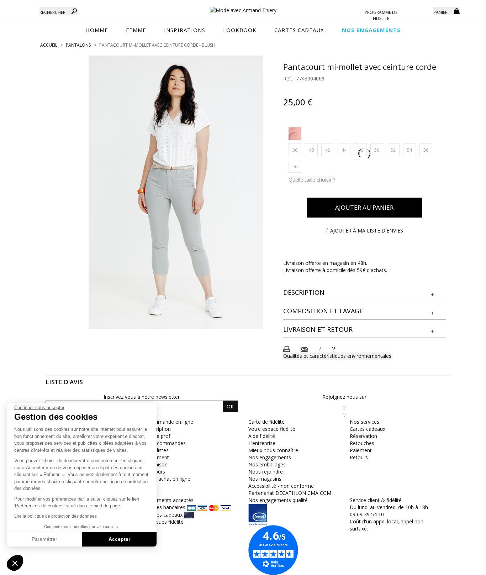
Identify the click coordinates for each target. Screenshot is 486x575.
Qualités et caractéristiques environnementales (337, 355)
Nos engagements (269, 457)
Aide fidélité (261, 436)
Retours (359, 457)
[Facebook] (344, 407)
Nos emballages (267, 464)
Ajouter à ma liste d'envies (366, 230)
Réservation (363, 436)
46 (362, 149)
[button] (364, 292)
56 (296, 166)
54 (411, 149)
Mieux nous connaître (273, 450)
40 (313, 149)
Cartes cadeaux (367, 428)
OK (230, 406)
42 (329, 149)
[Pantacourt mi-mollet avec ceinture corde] (176, 192)
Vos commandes (166, 443)
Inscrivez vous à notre (142, 396)
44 (346, 149)
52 (395, 149)
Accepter (119, 539)
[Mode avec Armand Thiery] (243, 7)
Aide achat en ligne (168, 478)
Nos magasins (264, 478)
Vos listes (158, 450)
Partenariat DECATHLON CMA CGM (289, 493)
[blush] (295, 133)
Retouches (362, 443)
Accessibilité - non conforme (281, 485)
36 (427, 149)
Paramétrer (44, 539)
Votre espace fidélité (271, 428)
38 (296, 149)
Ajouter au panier (364, 207)
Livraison (157, 464)
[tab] (364, 292)
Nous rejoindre (265, 471)
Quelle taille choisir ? (312, 179)
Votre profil (160, 436)
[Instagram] (344, 414)
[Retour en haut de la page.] (461, 566)
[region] (176, 192)
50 (378, 149)
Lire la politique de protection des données (55, 516)
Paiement (158, 457)
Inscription (159, 428)
